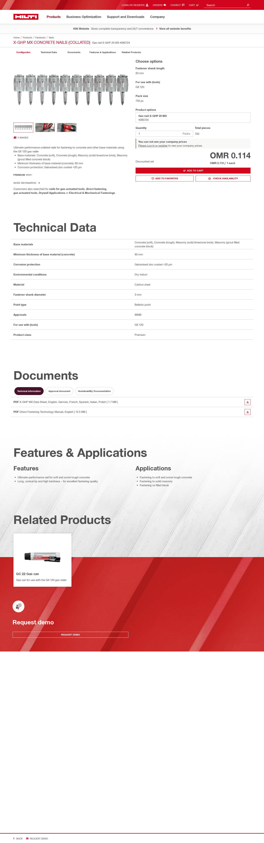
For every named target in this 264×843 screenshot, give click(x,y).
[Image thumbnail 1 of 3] (23, 127)
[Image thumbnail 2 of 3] (45, 127)
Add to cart (195, 170)
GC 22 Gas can (27, 574)
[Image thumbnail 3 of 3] (67, 127)
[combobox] (227, 5)
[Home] (25, 17)
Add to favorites (166, 178)
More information (24, 182)
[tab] (23, 52)
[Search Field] (248, 5)
